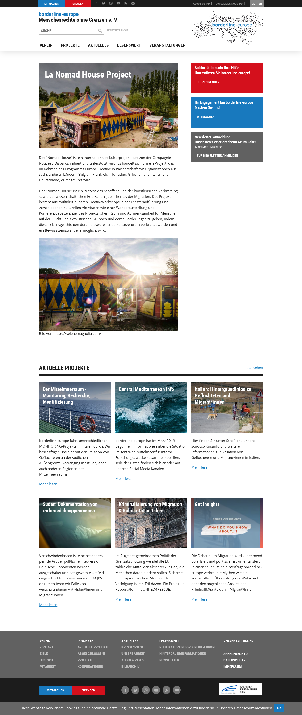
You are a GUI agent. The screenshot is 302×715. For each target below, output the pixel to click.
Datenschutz (234, 660)
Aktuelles (98, 45)
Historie (47, 660)
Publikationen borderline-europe (187, 647)
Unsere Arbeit (133, 653)
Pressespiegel (133, 647)
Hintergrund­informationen (182, 653)
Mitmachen (206, 116)
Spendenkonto (235, 654)
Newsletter (169, 660)
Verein (46, 45)
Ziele (44, 653)
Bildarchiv (130, 666)
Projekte (70, 45)
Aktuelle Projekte (64, 368)
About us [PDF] (202, 3)
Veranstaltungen (167, 45)
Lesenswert (129, 45)
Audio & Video (132, 660)
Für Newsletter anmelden (217, 155)
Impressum (232, 667)
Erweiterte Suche (117, 30)
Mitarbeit (48, 666)
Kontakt (47, 647)
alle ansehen (253, 367)
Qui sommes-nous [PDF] (230, 3)
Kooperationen (90, 666)
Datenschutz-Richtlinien (253, 708)
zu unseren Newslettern (209, 146)
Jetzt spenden (208, 82)
